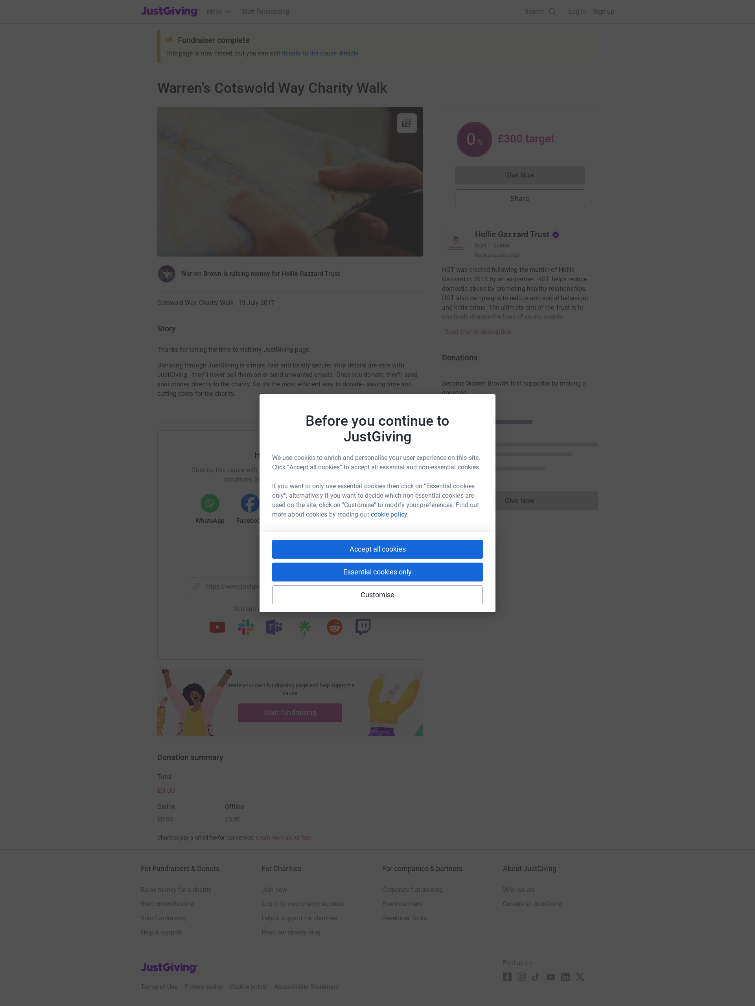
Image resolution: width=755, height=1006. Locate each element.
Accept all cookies (378, 549)
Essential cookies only (377, 572)
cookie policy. (390, 514)
